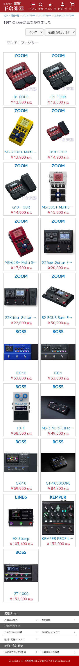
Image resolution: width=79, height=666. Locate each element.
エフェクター (28, 15)
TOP (5, 15)
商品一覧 (15, 15)
